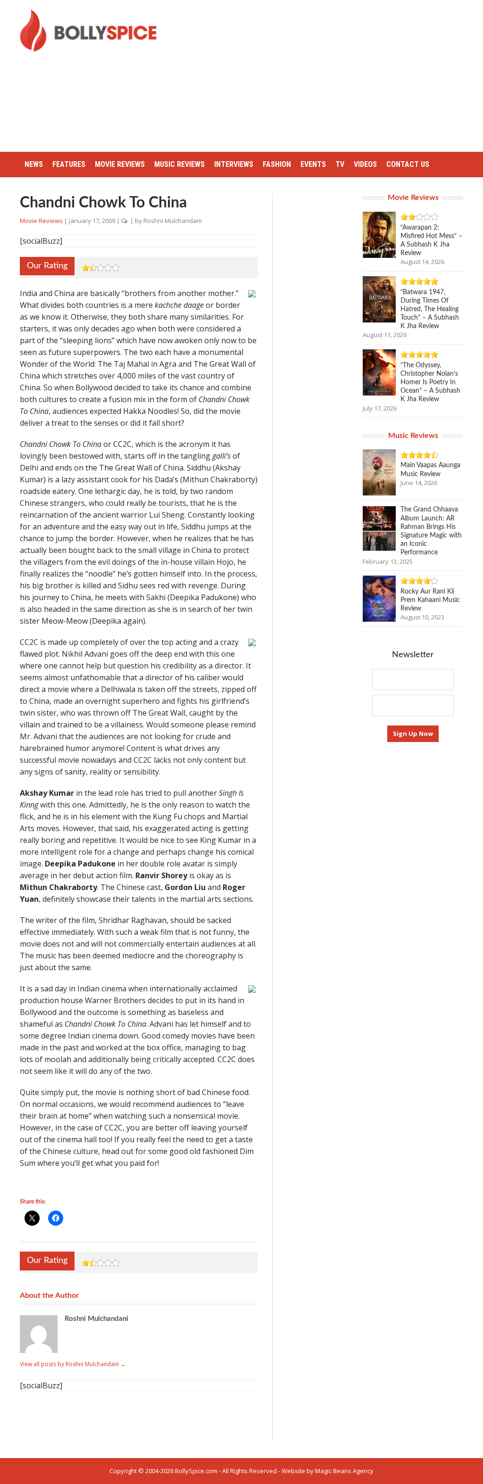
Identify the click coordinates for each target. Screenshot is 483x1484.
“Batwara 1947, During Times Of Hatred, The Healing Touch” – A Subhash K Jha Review (429, 309)
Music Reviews (179, 164)
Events (313, 164)
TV (339, 164)
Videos (365, 164)
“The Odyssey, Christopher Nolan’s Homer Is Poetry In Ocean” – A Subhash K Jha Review (430, 382)
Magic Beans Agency (344, 1471)
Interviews (233, 164)
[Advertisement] (327, 75)
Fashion (277, 164)
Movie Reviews (120, 164)
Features (68, 164)
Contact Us (407, 164)
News (34, 164)
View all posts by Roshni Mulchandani (73, 1364)
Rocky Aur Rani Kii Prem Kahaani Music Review (430, 600)
